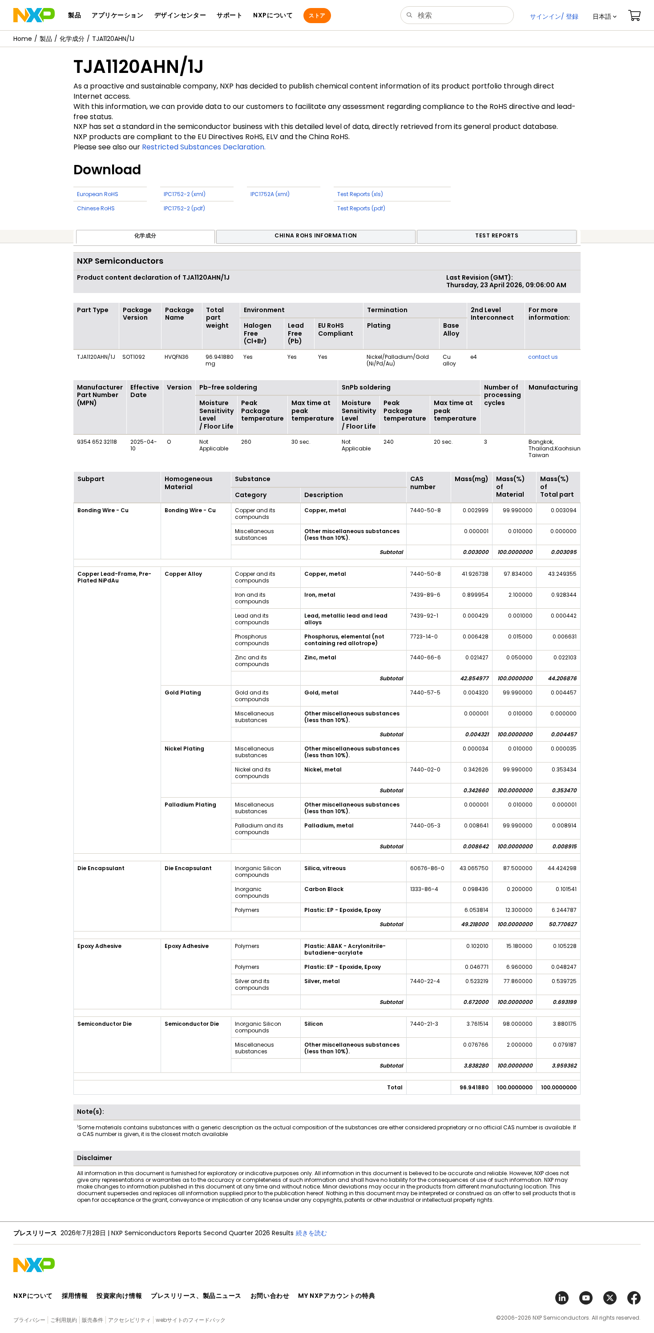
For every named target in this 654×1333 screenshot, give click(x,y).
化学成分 (72, 38)
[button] (604, 16)
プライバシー (29, 1320)
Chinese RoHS (96, 208)
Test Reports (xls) (360, 194)
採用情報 (75, 1295)
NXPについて (33, 1295)
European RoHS (97, 194)
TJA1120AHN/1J (113, 38)
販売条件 (92, 1320)
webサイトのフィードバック (191, 1320)
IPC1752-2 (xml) (185, 194)
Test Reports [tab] (496, 235)
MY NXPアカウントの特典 (336, 1295)
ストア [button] (317, 15)
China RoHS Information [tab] (316, 235)
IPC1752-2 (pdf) (184, 208)
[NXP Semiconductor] (34, 15)
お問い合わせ (269, 1295)
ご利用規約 (63, 1320)
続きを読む (416, 1233)
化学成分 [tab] (145, 235)
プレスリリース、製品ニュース (196, 1295)
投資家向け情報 (119, 1295)
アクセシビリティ (129, 1320)
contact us (543, 357)
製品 (46, 38)
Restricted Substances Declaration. (204, 147)
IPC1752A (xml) (270, 194)
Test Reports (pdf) (361, 208)
